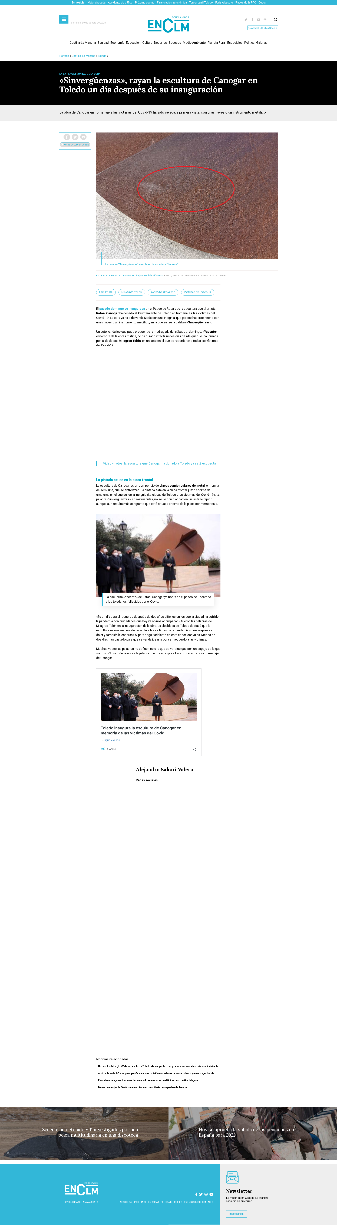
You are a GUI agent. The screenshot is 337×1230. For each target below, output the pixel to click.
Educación (133, 42)
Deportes (160, 42)
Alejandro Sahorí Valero (149, 275)
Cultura (147, 42)
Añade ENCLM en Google (264, 28)
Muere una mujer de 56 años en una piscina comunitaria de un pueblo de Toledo (142, 1087)
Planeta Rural (216, 42)
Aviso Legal (126, 1202)
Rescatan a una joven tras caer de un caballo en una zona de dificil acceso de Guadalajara (148, 1080)
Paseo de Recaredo (163, 292)
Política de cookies (171, 1202)
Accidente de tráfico (120, 2)
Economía (117, 42)
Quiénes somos (192, 1202)
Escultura (106, 292)
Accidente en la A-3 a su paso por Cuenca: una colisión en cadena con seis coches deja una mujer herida (156, 1073)
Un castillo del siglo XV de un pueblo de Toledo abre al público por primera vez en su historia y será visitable (158, 1066)
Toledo (102, 56)
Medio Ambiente (194, 42)
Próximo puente (144, 2)
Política (249, 42)
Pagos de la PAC (245, 2)
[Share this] (67, 137)
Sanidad (103, 42)
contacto (207, 1202)
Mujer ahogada (96, 2)
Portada (64, 56)
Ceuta (262, 2)
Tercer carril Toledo (201, 2)
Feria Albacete (224, 2)
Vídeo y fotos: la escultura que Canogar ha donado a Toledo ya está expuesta (159, 463)
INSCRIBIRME (236, 1214)
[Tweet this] (75, 137)
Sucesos (175, 42)
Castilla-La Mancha (83, 42)
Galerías (261, 42)
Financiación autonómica (172, 2)
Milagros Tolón (131, 292)
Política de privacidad (146, 1202)
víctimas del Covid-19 (197, 292)
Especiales (235, 42)
